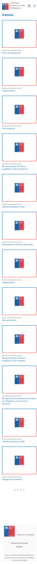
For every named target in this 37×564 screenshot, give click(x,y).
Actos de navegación (11, 53)
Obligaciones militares (12, 479)
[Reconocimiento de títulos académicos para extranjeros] (19, 147)
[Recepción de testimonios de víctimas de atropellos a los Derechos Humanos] (19, 379)
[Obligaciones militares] (19, 460)
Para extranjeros (9, 320)
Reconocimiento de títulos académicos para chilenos (14, 359)
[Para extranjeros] (19, 301)
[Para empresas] (19, 109)
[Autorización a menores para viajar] (19, 226)
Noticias (19, 546)
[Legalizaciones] (19, 72)
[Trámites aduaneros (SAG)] (19, 188)
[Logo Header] (5, 6)
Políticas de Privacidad (19, 543)
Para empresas (8, 128)
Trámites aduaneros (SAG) (13, 206)
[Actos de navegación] (19, 34)
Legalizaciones (8, 90)
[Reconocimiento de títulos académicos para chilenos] (19, 339)
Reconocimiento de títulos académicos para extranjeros (15, 168)
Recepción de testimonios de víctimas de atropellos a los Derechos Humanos (19, 401)
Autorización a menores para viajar (17, 244)
